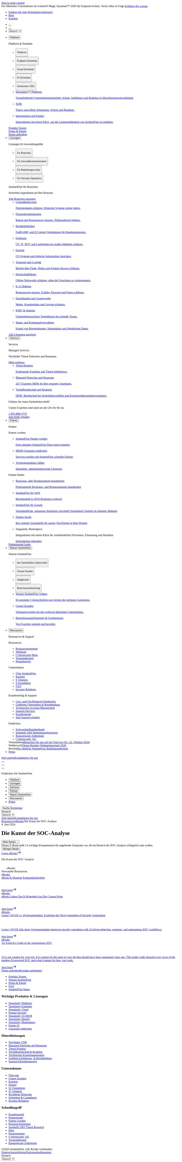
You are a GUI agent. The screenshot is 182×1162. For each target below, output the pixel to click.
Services (14, 338)
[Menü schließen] (2, 765)
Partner (13, 420)
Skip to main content (13, 2)
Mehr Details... (10, 842)
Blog (11, 15)
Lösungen (15, 138)
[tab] (22, 52)
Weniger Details (11, 849)
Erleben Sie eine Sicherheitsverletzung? (31, 12)
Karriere (13, 18)
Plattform (14, 37)
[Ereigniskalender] (10, 28)
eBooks (19, 821)
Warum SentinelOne (20, 548)
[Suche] (10, 25)
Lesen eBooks (9, 853)
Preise (12, 751)
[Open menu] (2, 762)
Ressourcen (16, 630)
